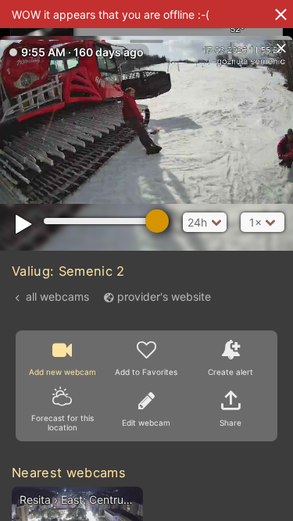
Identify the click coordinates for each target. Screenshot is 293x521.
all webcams (57, 296)
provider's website (164, 296)
